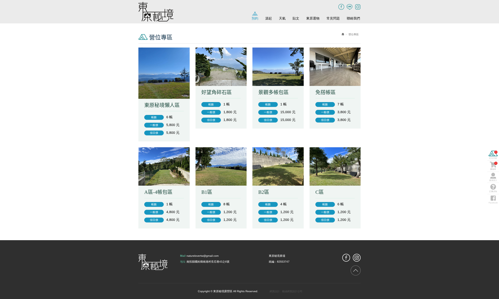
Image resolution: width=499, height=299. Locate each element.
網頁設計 (275, 291)
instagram (357, 258)
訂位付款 (493, 155)
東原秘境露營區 (155, 11)
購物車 (493, 166)
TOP (356, 270)
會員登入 (493, 180)
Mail (183, 255)
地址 (183, 261)
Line (349, 7)
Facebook (341, 7)
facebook (346, 258)
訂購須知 (493, 191)
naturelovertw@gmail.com (203, 255)
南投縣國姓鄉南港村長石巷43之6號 (208, 261)
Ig (358, 7)
